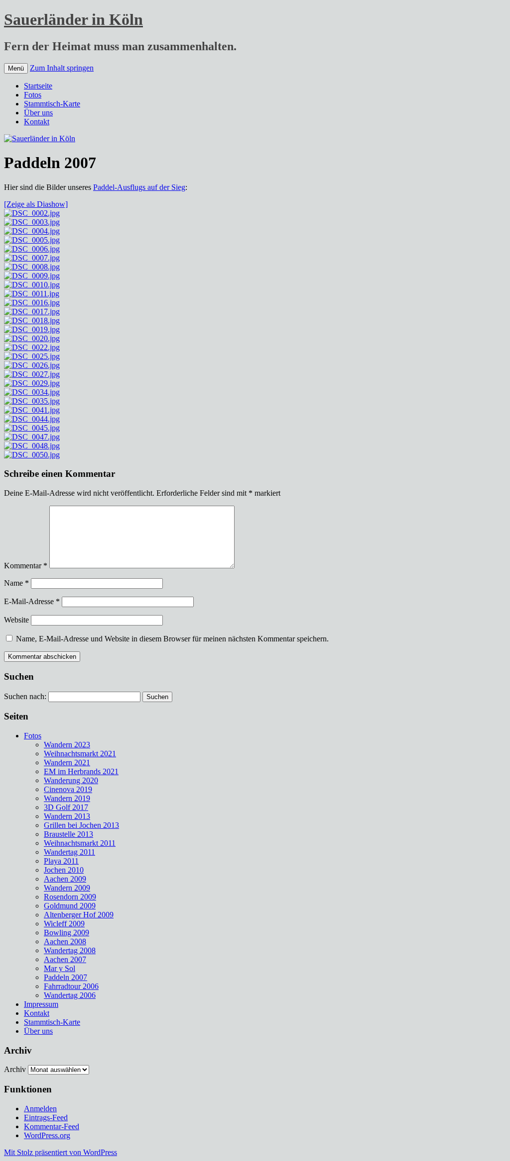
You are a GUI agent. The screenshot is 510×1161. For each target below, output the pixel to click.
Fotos (32, 94)
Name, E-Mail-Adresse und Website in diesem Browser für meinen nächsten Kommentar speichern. (172, 638)
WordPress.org (47, 1135)
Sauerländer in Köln (73, 19)
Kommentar (25, 565)
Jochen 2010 (64, 870)
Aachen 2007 (65, 959)
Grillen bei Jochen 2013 (81, 825)
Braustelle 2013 (68, 834)
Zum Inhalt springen (62, 68)
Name (16, 583)
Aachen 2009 (65, 879)
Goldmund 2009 (70, 905)
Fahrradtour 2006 (71, 986)
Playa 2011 (61, 861)
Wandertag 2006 (70, 995)
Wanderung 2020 (71, 780)
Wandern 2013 (67, 816)
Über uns (38, 112)
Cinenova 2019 (68, 789)
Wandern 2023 (67, 744)
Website (16, 620)
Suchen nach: (25, 696)
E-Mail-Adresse (32, 601)
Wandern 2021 (67, 762)
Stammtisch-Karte (52, 103)
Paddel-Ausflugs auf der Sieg (139, 187)
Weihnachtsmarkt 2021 (80, 753)
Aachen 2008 (65, 941)
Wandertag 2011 (69, 852)
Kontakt (36, 121)
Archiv (15, 1069)
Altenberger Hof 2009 (79, 914)
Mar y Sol (59, 968)
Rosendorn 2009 (70, 897)
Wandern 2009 (67, 888)
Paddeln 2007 (65, 977)
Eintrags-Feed (46, 1117)
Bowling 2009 (66, 932)
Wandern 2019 (67, 798)
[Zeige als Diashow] (36, 204)
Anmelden (40, 1108)
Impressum (41, 1004)
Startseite (38, 86)
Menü (16, 68)
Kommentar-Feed (51, 1126)
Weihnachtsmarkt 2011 (80, 843)
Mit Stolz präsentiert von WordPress (60, 1152)
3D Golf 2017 (66, 807)
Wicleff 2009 (64, 923)
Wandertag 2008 (70, 950)
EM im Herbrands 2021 (81, 771)
